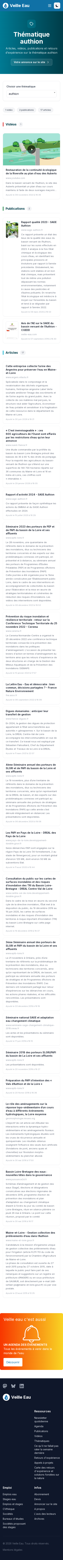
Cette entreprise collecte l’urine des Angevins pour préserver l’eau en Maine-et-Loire (31, 369)
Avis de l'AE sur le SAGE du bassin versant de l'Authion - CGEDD (39, 326)
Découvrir (13, 1362)
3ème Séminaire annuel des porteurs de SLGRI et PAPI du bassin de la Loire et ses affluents (31, 945)
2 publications (26, 110)
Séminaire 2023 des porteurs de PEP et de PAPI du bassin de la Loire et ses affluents (30, 530)
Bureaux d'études (13, 1518)
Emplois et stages (13, 1504)
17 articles (45, 110)
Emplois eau (10, 1494)
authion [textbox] (14, 93)
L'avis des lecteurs (45, 1513)
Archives (39, 1518)
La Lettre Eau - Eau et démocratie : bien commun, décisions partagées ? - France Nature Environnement (31, 688)
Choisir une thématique (21, 86)
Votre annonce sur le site (29, 62)
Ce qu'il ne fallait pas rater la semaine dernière (46, 1449)
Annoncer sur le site (45, 1504)
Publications (41, 1431)
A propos (39, 1508)
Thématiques (41, 1440)
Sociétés (8, 1513)
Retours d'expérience (47, 1457)
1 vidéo (9, 110)
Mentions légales (12, 1549)
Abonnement (41, 1494)
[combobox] (31, 93)
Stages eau (9, 1499)
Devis (37, 1499)
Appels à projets (43, 1462)
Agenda (38, 1426)
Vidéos (38, 1436)
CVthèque (9, 1508)
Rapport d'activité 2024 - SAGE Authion (30, 494)
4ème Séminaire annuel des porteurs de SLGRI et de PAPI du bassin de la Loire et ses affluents (31, 768)
